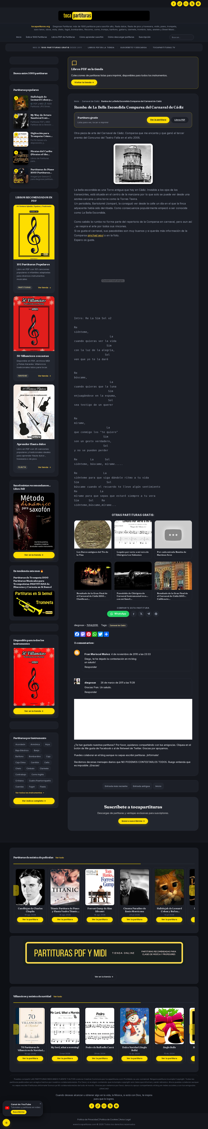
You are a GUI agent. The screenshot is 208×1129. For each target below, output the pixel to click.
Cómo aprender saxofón (91, 37)
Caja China (20, 762)
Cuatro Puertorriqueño (40, 780)
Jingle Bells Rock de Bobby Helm (169, 1049)
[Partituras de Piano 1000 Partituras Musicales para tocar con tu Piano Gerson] (20, 175)
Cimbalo (30, 768)
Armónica (35, 744)
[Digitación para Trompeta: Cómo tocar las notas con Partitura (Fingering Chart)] (20, 139)
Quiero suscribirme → (133, 821)
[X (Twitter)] (192, 3)
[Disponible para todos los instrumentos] (34, 677)
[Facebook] (173, 3)
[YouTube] (185, 3)
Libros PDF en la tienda (101, 47)
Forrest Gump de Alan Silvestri (65, 910)
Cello (46, 762)
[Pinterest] (198, 3)
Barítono (19, 756)
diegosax (90, 682)
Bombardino (35, 756)
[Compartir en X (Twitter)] (141, 614)
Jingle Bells (134, 1047)
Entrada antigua (141, 786)
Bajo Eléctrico (22, 750)
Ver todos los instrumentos (28, 792)
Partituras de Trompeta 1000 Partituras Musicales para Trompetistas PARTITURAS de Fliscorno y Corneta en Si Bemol (32, 582)
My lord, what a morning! (30, 1047)
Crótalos (19, 780)
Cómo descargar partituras (121, 37)
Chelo (18, 768)
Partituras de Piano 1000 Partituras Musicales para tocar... (42, 171)
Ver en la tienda (33, 555)
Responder (90, 667)
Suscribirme (19, 1112)
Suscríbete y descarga (133, 47)
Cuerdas (19, 786)
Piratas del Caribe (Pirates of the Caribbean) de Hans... (41, 153)
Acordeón (20, 744)
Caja (48, 756)
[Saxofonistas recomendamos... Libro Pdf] (34, 521)
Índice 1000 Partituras (36, 37)
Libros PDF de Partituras (63, 37)
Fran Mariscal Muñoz (97, 654)
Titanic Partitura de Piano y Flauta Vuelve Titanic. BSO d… (30, 910)
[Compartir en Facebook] (133, 614)
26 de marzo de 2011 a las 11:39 (118, 682)
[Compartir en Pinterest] (156, 614)
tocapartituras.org (40, 26)
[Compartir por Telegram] (148, 614)
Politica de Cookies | (109, 1119)
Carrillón (35, 762)
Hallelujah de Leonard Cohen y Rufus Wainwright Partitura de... (41, 98)
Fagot (32, 786)
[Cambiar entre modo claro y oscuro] (6, 1122)
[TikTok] (179, 3)
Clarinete (44, 768)
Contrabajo (20, 774)
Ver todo (59, 858)
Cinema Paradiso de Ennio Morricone (100, 910)
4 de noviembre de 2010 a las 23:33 (131, 654)
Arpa (47, 744)
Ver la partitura (158, 119)
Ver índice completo (34, 801)
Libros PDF (179, 120)
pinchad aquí (95, 235)
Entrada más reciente (116, 786)
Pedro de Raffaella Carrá (65, 1047)
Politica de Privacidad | (88, 1119)
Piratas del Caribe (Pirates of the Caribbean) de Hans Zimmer (169, 910)
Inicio (18, 37)
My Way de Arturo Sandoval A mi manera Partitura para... (41, 117)
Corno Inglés (38, 774)
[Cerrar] (40, 1103)
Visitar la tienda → (84, 82)
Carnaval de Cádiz (90, 101)
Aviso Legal (125, 1119)
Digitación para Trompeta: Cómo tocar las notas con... (40, 135)
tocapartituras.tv (164, 47)
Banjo (36, 750)
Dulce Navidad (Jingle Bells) (99, 1049)
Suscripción (144, 37)
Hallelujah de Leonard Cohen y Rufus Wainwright (134, 910)
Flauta (43, 786)
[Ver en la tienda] (104, 953)
